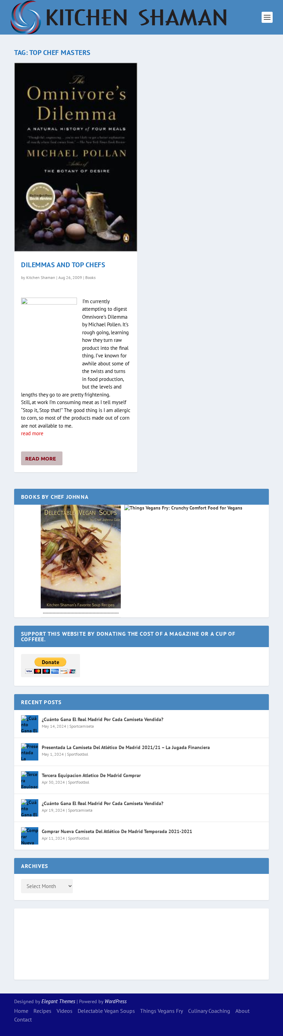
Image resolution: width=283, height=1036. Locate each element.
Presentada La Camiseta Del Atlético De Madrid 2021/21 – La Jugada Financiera (126, 747)
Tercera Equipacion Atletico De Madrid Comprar (91, 775)
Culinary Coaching (209, 1010)
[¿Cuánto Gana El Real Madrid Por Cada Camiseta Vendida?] (29, 723)
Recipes (42, 1010)
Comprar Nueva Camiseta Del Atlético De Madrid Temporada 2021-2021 (117, 831)
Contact (23, 1019)
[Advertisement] (48, 943)
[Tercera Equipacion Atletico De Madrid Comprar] (29, 779)
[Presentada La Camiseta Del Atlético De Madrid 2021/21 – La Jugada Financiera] (29, 751)
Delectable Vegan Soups (106, 1010)
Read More (40, 458)
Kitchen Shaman (40, 277)
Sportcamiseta (81, 726)
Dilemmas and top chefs (63, 264)
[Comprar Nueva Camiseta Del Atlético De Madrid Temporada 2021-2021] (29, 835)
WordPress (116, 1001)
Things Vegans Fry (161, 1010)
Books (90, 277)
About (242, 1010)
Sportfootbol (77, 754)
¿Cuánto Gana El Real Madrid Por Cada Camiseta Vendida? (102, 719)
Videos (64, 1010)
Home (21, 1010)
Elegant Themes (58, 1001)
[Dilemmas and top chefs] (75, 157)
